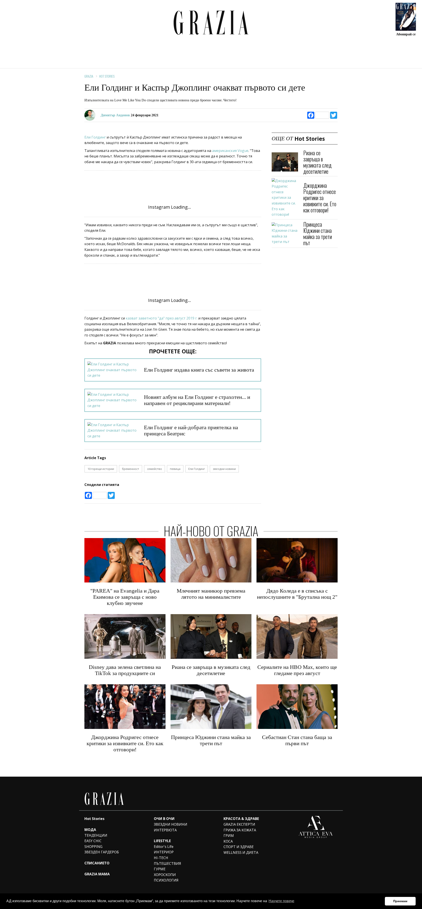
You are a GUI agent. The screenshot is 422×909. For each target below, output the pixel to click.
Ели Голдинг (95, 137)
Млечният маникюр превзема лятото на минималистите (211, 594)
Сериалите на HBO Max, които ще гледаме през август (297, 670)
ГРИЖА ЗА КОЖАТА (240, 830)
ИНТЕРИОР (164, 852)
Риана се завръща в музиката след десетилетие (317, 162)
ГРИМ (229, 835)
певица (175, 469)
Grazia (88, 76)
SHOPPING (93, 846)
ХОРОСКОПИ (165, 874)
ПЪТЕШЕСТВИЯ (167, 863)
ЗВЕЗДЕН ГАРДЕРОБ (101, 852)
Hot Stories (107, 76)
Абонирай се (406, 34)
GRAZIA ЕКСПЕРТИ (239, 824)
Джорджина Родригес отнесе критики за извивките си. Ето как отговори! (319, 197)
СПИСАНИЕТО (96, 863)
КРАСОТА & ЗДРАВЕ (241, 818)
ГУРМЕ (160, 869)
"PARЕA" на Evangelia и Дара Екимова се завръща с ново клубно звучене (124, 597)
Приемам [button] (400, 901)
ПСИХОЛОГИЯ (166, 880)
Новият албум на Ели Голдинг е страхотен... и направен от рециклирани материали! (197, 400)
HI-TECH (161, 857)
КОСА (228, 841)
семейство (154, 469)
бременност (130, 469)
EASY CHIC (93, 840)
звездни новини (224, 469)
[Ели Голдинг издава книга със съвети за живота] (113, 369)
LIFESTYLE (162, 840)
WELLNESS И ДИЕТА (241, 852)
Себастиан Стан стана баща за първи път (297, 740)
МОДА (90, 829)
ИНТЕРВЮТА (165, 830)
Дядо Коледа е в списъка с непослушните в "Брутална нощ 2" (297, 594)
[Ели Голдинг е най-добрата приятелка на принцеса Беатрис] (113, 430)
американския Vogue (230, 150)
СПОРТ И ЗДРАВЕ (239, 846)
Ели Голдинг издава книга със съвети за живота (199, 370)
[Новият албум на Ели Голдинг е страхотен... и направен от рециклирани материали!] (113, 400)
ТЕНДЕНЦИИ (95, 835)
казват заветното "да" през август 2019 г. (162, 318)
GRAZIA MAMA (97, 874)
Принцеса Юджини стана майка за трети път (317, 233)
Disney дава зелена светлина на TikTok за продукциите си (125, 670)
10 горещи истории (100, 469)
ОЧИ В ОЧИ (164, 818)
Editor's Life (163, 846)
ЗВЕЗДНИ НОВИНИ (170, 824)
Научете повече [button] (281, 901)
